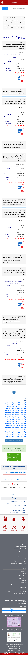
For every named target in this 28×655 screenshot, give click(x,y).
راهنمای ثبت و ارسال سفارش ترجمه (17, 501)
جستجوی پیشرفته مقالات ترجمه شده (18, 563)
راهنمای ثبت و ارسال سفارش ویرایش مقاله (16, 504)
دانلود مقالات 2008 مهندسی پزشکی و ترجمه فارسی (15, 431)
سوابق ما (24, 540)
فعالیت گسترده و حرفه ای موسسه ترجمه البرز (14, 644)
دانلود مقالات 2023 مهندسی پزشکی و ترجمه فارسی (15, 403)
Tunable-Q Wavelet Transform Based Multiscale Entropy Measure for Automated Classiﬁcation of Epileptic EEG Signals (13, 202)
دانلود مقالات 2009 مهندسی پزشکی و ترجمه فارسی (15, 429)
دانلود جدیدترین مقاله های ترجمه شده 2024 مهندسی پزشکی (15, 479)
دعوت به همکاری (22, 551)
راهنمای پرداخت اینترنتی (21, 576)
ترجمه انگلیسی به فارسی (21, 557)
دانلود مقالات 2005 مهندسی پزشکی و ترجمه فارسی (15, 437)
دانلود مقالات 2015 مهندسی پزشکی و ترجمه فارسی (15, 418)
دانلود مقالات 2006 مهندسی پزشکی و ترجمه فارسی (15, 435)
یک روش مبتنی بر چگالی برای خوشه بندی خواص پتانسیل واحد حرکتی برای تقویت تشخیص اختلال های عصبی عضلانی (14, 214)
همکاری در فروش (22, 578)
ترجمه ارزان (23, 565)
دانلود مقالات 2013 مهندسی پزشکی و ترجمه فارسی (15, 422)
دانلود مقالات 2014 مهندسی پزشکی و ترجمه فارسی (15, 420)
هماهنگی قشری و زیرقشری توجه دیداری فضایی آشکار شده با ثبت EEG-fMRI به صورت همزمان (15, 102)
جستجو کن (5, 8)
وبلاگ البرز (24, 544)
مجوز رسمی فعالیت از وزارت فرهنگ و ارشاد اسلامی (14, 615)
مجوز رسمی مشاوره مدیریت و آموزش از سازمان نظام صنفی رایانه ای (14, 630)
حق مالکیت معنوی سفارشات (19, 510)
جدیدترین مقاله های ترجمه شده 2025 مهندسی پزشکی (16, 476)
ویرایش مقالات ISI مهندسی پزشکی (14, 460)
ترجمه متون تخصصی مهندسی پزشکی (14, 454)
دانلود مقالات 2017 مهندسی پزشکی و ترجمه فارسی (15, 414)
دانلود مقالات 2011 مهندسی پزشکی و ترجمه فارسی (16, 425)
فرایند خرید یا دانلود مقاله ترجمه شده (17, 506)
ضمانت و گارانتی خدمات (21, 546)
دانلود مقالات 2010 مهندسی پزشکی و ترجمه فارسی (15, 427)
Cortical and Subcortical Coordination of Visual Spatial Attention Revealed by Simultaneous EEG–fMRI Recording (13, 146)
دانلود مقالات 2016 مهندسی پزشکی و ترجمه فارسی (15, 416)
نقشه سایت (23, 582)
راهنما (14, 498)
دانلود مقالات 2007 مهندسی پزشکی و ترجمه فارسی (15, 433)
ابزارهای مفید (22, 508)
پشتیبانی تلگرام (14, 611)
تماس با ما (24, 542)
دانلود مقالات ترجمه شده (21, 559)
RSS (23, 573)
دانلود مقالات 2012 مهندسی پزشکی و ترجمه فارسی (15, 423)
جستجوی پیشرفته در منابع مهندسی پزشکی (14, 440)
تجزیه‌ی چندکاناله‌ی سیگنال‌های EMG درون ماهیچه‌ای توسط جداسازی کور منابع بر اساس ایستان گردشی (14, 273)
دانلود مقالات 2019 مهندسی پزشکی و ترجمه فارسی (15, 410)
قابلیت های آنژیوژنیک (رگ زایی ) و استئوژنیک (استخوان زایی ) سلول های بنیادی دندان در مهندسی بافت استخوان (14, 46)
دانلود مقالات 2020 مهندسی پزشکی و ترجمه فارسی (15, 408)
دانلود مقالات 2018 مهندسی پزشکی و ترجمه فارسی (15, 412)
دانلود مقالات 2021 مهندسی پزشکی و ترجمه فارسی (15, 407)
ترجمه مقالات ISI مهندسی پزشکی (14, 457)
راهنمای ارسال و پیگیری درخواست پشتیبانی (17, 512)
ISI (8, 487)
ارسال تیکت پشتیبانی (14, 609)
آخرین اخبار (23, 571)
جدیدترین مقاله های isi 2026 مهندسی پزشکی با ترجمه (16, 472)
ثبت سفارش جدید (14, 494)
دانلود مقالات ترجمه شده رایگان (19, 561)
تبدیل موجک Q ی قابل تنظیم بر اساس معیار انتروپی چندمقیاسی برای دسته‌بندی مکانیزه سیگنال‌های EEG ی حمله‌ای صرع (14, 158)
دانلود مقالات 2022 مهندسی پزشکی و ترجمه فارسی (15, 405)
